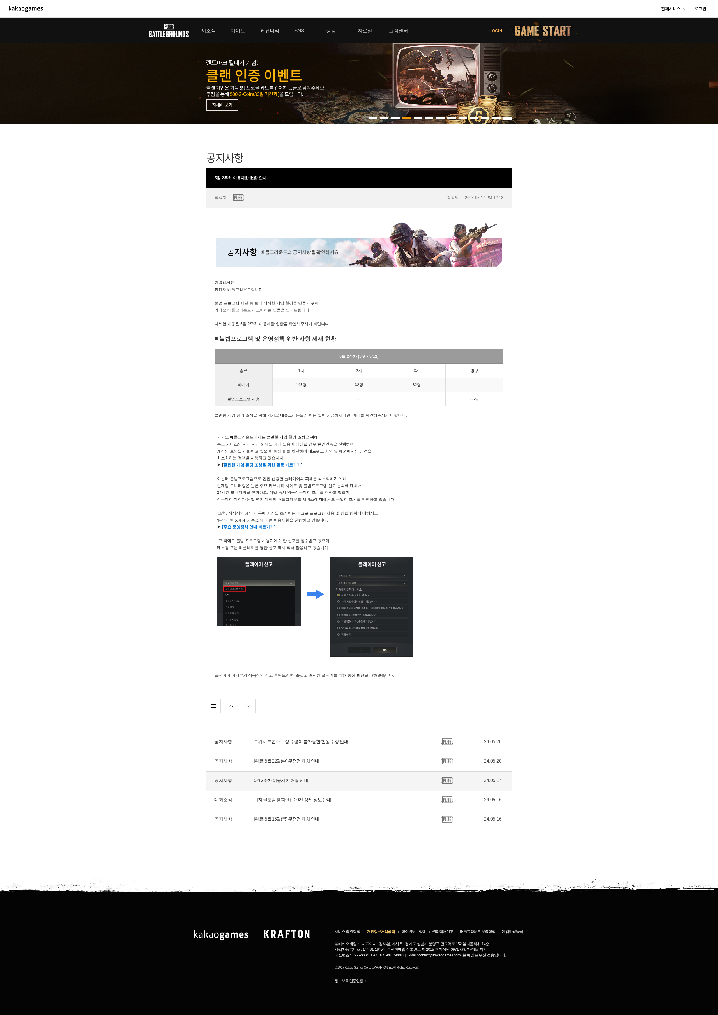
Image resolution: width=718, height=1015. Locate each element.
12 (507, 118)
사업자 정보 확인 (473, 949)
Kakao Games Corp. (358, 968)
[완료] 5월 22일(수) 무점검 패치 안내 (286, 761)
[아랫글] (248, 706)
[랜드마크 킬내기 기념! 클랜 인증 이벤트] (359, 71)
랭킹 (331, 30)
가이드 (238, 30)
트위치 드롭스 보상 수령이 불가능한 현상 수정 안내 (301, 741)
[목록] (213, 706)
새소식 (208, 30)
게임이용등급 (512, 931)
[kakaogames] (26, 8)
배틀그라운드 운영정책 (477, 931)
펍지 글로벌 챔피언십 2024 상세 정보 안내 (292, 799)
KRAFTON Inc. (383, 968)
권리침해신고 (442, 931)
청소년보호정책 (413, 931)
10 (485, 118)
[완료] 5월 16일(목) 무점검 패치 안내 (286, 819)
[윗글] (231, 706)
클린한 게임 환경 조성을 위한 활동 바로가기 (262, 465)
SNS (299, 30)
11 (496, 118)
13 (507, 119)
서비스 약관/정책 (347, 931)
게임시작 (546, 30)
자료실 (365, 30)
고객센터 (398, 30)
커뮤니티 (269, 30)
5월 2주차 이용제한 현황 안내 (281, 780)
